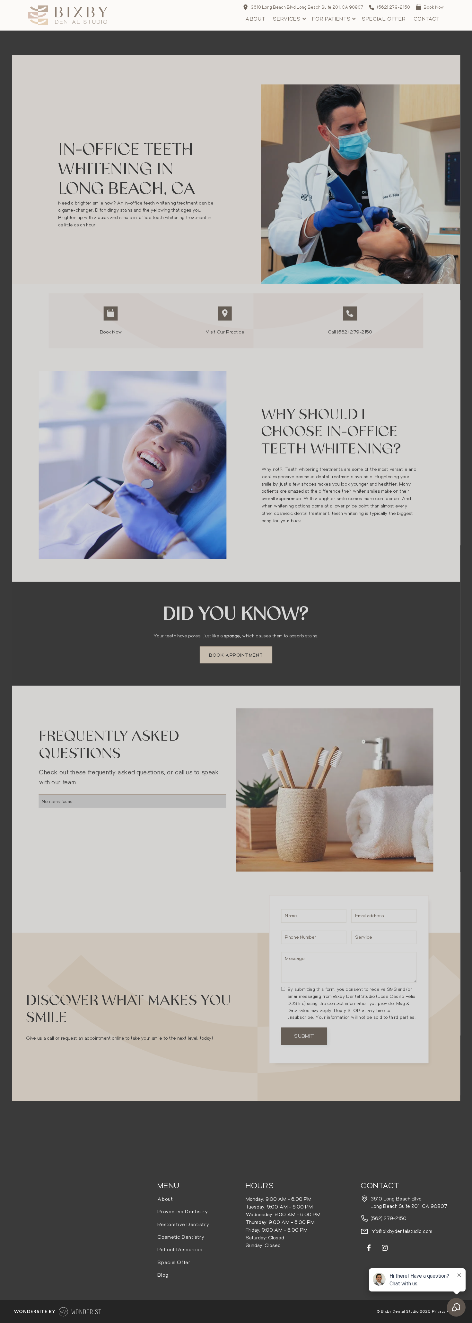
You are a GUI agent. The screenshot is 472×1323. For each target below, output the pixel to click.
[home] (67, 15)
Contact (427, 18)
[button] (288, 19)
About (255, 18)
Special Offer (384, 18)
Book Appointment (236, 655)
